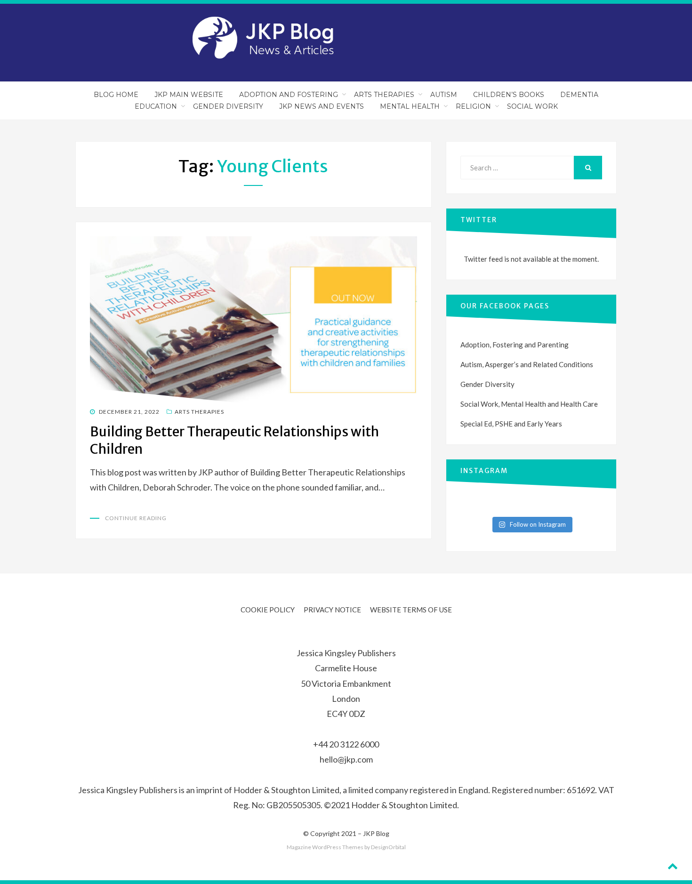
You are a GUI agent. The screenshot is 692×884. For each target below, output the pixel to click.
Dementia (579, 94)
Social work (532, 106)
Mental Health (410, 106)
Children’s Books (508, 94)
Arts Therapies (384, 94)
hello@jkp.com (346, 759)
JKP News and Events (321, 106)
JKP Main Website (188, 94)
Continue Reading (136, 518)
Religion (473, 106)
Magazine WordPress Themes (325, 847)
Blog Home (116, 94)
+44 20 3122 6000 (346, 744)
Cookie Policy (268, 609)
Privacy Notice (332, 609)
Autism (443, 94)
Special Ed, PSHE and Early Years (511, 423)
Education (156, 106)
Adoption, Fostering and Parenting (514, 344)
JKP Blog (376, 833)
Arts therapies (199, 411)
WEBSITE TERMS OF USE (411, 609)
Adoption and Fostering (288, 94)
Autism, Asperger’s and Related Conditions (526, 364)
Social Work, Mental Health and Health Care (529, 404)
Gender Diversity (228, 106)
